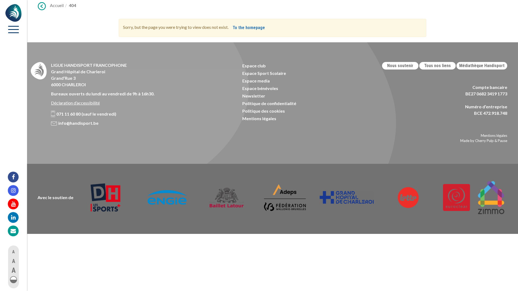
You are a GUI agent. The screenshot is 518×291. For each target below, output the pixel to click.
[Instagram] (17, 190)
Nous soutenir (400, 65)
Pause (502, 140)
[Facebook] (17, 177)
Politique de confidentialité (269, 103)
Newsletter (253, 95)
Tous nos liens (437, 65)
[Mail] (17, 231)
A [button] (13, 251)
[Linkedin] (17, 217)
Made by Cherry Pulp (477, 140)
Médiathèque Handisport (482, 65)
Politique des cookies (263, 110)
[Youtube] (17, 204)
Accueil (57, 5)
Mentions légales (259, 118)
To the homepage (249, 27)
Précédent (42, 6)
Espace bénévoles (260, 88)
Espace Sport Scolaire (264, 73)
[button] (13, 279)
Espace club (254, 65)
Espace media (256, 80)
